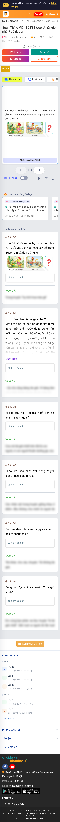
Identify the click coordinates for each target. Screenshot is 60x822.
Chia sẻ (17, 52)
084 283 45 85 (17, 781)
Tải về (46, 52)
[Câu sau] (39, 170)
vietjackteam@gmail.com (21, 785)
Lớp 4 (4, 21)
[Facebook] (5, 766)
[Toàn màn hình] (53, 178)
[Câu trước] (21, 170)
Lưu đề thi (46, 59)
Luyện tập (37, 79)
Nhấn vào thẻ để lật (30, 160)
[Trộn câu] (46, 178)
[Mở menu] (12, 14)
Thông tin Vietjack (13, 804)
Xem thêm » (12, 358)
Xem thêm (7, 718)
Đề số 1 (5, 68)
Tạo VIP (38, 14)
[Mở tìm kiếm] (29, 14)
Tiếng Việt (14, 21)
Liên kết (7, 798)
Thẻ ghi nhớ (14, 79)
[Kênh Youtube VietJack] (12, 766)
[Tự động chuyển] (39, 178)
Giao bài (17, 59)
